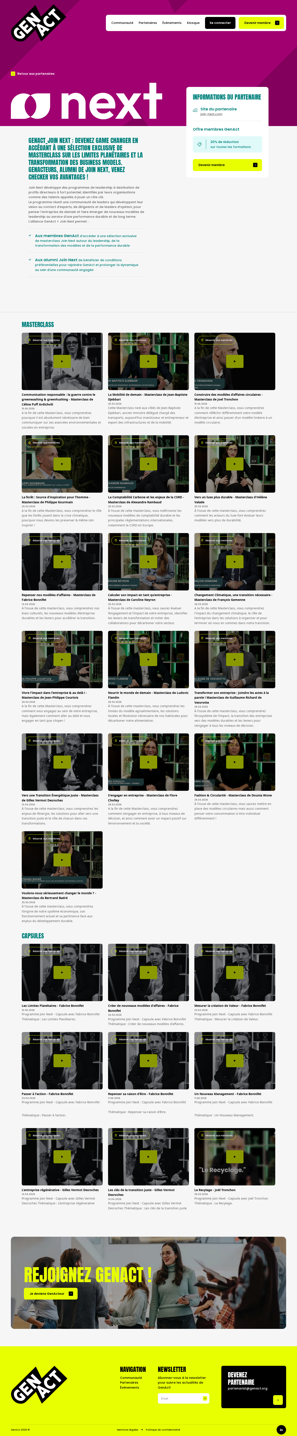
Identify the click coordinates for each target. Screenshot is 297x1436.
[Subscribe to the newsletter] (205, 1398)
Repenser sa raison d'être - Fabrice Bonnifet (140, 1094)
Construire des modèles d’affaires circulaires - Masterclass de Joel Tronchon (228, 396)
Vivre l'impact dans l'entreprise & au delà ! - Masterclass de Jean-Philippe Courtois (54, 695)
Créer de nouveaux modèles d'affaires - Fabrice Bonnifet (143, 1008)
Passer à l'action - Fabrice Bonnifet (47, 1094)
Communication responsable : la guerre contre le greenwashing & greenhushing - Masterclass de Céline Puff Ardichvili (58, 399)
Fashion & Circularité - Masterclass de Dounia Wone (233, 795)
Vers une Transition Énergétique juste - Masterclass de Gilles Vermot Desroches (60, 797)
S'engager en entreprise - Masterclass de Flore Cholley (142, 797)
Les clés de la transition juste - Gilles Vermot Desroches (141, 1192)
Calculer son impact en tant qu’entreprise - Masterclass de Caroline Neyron (140, 597)
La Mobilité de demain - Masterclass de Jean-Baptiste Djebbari (147, 396)
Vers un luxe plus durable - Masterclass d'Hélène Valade (230, 499)
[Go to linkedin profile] (281, 1430)
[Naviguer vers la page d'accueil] (38, 23)
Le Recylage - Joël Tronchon (214, 1190)
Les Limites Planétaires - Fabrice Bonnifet (53, 1006)
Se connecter (220, 23)
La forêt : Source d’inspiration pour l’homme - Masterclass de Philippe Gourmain (56, 499)
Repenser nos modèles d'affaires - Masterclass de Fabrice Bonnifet (58, 597)
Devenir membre (257, 23)
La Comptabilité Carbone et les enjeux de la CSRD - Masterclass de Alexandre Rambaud (146, 499)
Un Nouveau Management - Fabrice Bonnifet (227, 1094)
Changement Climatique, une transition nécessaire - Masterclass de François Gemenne (233, 597)
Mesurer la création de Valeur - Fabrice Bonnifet (230, 1006)
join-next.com (211, 114)
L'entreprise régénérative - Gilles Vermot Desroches (60, 1190)
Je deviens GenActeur (47, 1293)
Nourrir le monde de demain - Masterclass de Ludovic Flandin (148, 695)
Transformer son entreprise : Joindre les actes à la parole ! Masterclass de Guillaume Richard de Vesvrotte (231, 698)
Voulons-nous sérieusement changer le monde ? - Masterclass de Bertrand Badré (59, 895)
